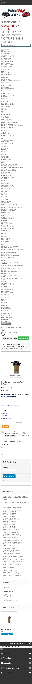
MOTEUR (3, 260)
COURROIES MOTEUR (6, 93)
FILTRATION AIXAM (6, 58)
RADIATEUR (4, 305)
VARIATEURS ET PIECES (7, 61)
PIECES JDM (4, 130)
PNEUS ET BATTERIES (6, 85)
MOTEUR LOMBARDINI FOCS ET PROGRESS (12, 125)
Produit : (3, 390)
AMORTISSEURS (5, 106)
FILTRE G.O (21, 346)
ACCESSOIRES (5, 87)
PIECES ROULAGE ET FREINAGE (9, 272)
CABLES (3, 111)
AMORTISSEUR (5, 296)
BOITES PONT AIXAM (6, 66)
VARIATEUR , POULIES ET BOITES (9, 262)
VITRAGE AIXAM (5, 53)
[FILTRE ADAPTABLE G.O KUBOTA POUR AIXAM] (9, 619)
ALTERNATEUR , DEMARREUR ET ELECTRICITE (13, 265)
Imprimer (6, 454)
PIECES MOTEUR (5, 79)
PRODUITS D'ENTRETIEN (7, 88)
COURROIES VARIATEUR (7, 56)
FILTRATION (4, 97)
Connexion (4, 0)
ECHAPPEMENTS (5, 76)
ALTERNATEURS (5, 69)
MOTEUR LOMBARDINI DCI (8, 127)
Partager (12, 441)
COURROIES (4, 264)
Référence (4, 388)
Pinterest (5, 444)
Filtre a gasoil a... (6, 629)
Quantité (5, 467)
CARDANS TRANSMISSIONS (8, 74)
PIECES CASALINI (5, 267)
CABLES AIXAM (5, 72)
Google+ (20, 441)
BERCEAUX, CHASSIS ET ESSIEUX (9, 122)
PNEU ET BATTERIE (6, 308)
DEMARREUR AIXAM (6, 63)
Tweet (5, 441)
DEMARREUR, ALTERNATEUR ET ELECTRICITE (12, 278)
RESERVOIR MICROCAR (7, 212)
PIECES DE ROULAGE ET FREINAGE (10, 259)
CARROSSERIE (5, 82)
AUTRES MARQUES (6, 280)
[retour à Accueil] (3, 344)
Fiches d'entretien (7, 673)
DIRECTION (4, 71)
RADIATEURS (4, 77)
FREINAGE (4, 98)
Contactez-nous (5, 2)
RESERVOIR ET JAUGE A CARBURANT (11, 80)
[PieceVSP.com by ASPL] (16, 13)
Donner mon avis (8, 591)
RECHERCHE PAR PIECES (13, 344)
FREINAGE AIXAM (5, 60)
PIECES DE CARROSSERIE (7, 257)
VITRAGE (3, 92)
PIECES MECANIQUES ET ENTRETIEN (10, 255)
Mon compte (6, 663)
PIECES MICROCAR (6, 172)
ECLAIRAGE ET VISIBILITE (7, 84)
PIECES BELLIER (5, 254)
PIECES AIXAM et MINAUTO (8, 52)
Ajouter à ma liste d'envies (10, 481)
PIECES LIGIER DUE (6, 90)
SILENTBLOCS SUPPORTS (7, 64)
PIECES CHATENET (6, 214)
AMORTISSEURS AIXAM (7, 68)
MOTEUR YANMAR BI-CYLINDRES (9, 170)
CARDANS (4, 113)
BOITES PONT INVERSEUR (7, 105)
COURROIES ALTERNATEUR (8, 55)
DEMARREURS (5, 101)
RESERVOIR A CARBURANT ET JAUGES (11, 129)
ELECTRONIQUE (5, 161)
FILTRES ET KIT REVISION (8, 346)
